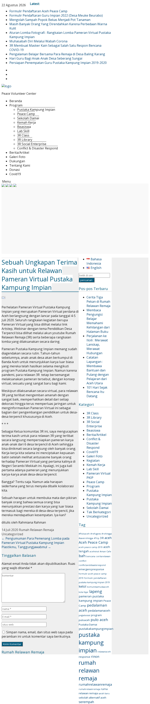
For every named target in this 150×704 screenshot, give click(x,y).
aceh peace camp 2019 (91, 547)
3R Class (23, 135)
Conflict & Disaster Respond (37, 148)
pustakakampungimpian (96, 629)
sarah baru (104, 693)
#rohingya (107, 533)
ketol (82, 586)
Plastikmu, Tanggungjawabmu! (26, 547)
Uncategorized (97, 516)
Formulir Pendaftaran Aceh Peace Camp (38, 11)
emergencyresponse (91, 569)
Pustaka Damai (88, 624)
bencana (90, 556)
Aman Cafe (105, 551)
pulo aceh (99, 619)
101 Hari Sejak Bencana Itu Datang (97, 391)
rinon (95, 656)
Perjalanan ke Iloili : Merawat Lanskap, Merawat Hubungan (97, 344)
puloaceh (84, 620)
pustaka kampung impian (91, 642)
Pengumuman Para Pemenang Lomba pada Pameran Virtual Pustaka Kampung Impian (35, 540)
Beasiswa (24, 127)
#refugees (95, 533)
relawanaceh (104, 651)
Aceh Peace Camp (93, 542)
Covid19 (15, 174)
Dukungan (17, 161)
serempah (86, 702)
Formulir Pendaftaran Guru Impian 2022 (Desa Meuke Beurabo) (56, 15)
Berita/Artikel (19, 152)
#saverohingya (86, 538)
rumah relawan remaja (89, 670)
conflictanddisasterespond (92, 565)
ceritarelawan (103, 556)
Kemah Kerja (26, 122)
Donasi (14, 170)
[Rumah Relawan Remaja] (6, 86)
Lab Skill (23, 131)
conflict (82, 560)
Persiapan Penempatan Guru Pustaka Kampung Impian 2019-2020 (58, 63)
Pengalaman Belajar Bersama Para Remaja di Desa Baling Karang (57, 54)
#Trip (96, 538)
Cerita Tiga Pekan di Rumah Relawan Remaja (98, 301)
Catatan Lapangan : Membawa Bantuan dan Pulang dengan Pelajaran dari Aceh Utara (98, 370)
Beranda (15, 101)
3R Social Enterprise (31, 144)
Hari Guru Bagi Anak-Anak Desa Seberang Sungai (45, 58)
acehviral (94, 551)
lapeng (95, 591)
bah (82, 555)
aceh (108, 537)
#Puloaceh (84, 533)
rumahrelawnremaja (89, 689)
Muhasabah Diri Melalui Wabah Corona (38, 41)
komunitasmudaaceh (98, 586)
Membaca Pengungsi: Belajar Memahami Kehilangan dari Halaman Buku (98, 321)
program (96, 615)
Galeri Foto (17, 157)
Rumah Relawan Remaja (36, 530)
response (84, 656)
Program (15, 105)
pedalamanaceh (99, 610)
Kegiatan (93, 460)
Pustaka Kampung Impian (36, 109)
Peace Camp (26, 114)
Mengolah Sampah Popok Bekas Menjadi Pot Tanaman (49, 20)
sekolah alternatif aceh (92, 697)
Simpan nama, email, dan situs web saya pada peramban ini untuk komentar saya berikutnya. (37, 634)
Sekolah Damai (28, 118)
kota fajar (83, 592)
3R (102, 538)
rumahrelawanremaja (95, 684)
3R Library (24, 139)
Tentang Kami (19, 165)
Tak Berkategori (99, 512)
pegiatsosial (84, 615)
